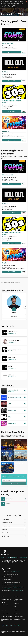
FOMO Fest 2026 (7, 43)
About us (16, 596)
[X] (3, 625)
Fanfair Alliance (14, 584)
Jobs (15, 606)
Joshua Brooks (12, 410)
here (8, 6)
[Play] (14, 309)
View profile (14, 316)
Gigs (2, 557)
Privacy (3, 602)
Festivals (14, 557)
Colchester (14, 503)
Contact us (16, 603)
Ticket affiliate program (6, 616)
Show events (14, 483)
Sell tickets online (18, 611)
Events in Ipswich (10, 11)
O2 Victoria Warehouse (14, 397)
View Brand (11, 333)
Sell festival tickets (18, 616)
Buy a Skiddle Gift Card (19, 619)
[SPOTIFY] (7, 625)
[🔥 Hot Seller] (14, 41)
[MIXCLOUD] (11, 625)
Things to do (23, 557)
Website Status (4, 611)
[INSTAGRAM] (15, 625)
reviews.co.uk (15, 571)
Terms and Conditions (6, 599)
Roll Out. (5, 72)
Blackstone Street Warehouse (13, 390)
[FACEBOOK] (19, 625)
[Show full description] (25, 391)
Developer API (4, 613)
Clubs (8, 557)
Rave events (3, 11)
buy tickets (12, 52)
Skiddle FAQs (17, 613)
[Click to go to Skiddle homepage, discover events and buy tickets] (5, 552)
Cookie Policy (4, 605)
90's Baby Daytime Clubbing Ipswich (11, 101)
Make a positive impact (17, 590)
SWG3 (9, 417)
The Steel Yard (12, 423)
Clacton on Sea (14, 499)
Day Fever (5, 131)
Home (2, 596)
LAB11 (9, 404)
